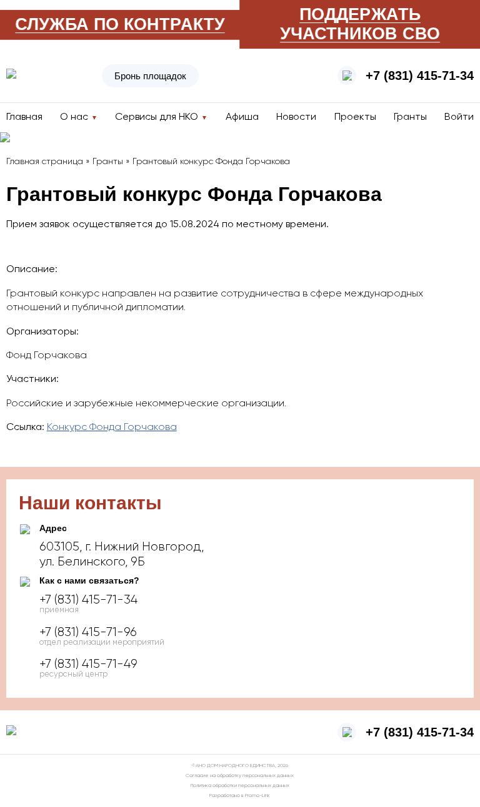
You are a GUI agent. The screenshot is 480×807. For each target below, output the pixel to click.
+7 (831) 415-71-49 (88, 664)
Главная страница (44, 161)
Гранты (410, 117)
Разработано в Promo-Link (239, 795)
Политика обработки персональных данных (240, 785)
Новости (296, 117)
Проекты (355, 117)
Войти (459, 117)
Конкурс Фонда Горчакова (112, 428)
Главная (24, 117)
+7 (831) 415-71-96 (88, 632)
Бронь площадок (150, 76)
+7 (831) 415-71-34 (420, 75)
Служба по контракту (120, 23)
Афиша (242, 117)
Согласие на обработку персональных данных (240, 775)
